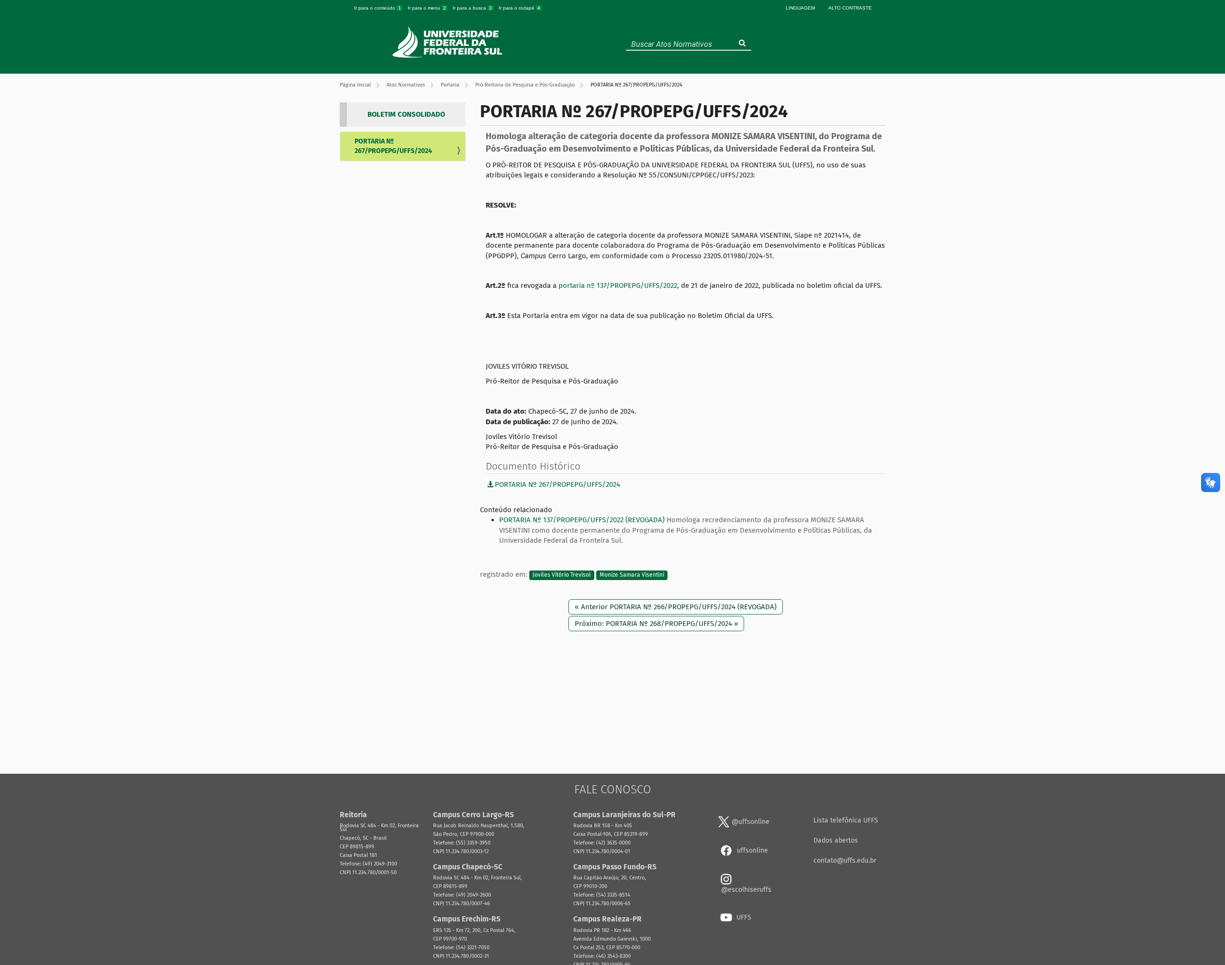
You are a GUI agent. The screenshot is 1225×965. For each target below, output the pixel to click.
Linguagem (800, 8)
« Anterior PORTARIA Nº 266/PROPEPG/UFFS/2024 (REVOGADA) (676, 607)
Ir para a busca (472, 8)
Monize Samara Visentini (632, 574)
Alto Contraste (850, 8)
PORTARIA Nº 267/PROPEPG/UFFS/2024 (393, 146)
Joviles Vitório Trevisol (562, 574)
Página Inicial (355, 85)
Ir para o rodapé (519, 8)
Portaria (450, 85)
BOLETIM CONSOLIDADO (406, 114)
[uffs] (448, 42)
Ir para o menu (427, 8)
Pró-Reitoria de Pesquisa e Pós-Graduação (525, 85)
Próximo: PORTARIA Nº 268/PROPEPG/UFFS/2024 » (656, 623)
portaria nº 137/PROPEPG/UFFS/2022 (617, 285)
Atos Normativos (406, 85)
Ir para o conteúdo (377, 8)
